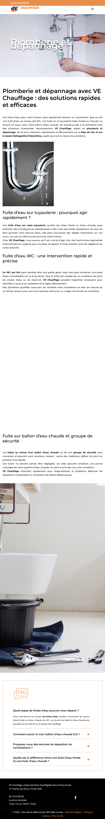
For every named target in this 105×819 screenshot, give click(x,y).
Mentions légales (73, 812)
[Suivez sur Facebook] (75, 798)
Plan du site (57, 816)
